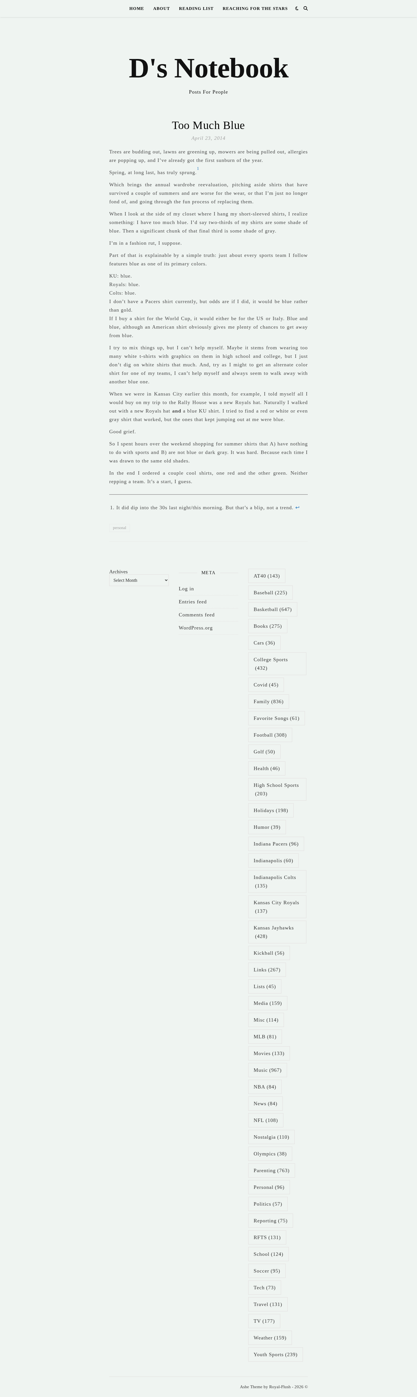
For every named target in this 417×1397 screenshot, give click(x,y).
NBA (265, 1087)
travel (268, 1304)
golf (264, 751)
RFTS (267, 1237)
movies (269, 1053)
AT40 (267, 576)
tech (265, 1287)
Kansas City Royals (276, 907)
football (270, 735)
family (269, 701)
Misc (266, 1020)
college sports (271, 664)
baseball (270, 592)
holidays (271, 810)
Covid (266, 685)
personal (119, 528)
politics (268, 1204)
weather (270, 1338)
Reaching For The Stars (255, 8)
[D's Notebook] (208, 59)
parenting (272, 1170)
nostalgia (271, 1137)
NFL (266, 1120)
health (267, 768)
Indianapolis (273, 860)
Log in (186, 588)
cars (264, 643)
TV (264, 1321)
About (161, 8)
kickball (269, 953)
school (268, 1254)
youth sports (276, 1354)
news (265, 1103)
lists (265, 986)
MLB (265, 1036)
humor (267, 827)
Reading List (196, 8)
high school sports (276, 789)
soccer (267, 1271)
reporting (271, 1220)
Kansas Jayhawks (274, 932)
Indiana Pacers (276, 844)
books (268, 626)
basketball (273, 609)
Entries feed (193, 602)
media (268, 1003)
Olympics (270, 1154)
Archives (118, 571)
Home (136, 8)
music (268, 1070)
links (267, 970)
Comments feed (197, 615)
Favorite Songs (277, 718)
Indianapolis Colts (275, 881)
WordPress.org (196, 628)
